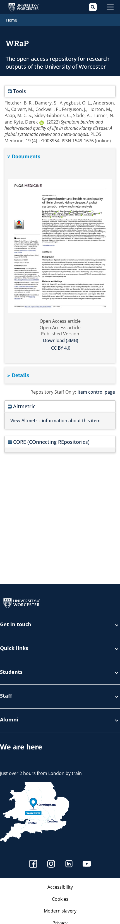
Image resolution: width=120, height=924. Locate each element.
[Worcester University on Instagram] (51, 864)
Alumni (9, 720)
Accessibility (60, 887)
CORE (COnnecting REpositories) (51, 441)
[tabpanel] (60, 255)
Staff (6, 696)
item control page (96, 392)
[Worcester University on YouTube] (87, 864)
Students (11, 672)
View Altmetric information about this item (55, 420)
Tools (19, 90)
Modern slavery (60, 911)
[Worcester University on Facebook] (33, 864)
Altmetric (23, 406)
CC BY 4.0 (60, 348)
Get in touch (15, 625)
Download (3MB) (60, 340)
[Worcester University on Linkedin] (69, 864)
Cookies (60, 899)
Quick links (14, 648)
